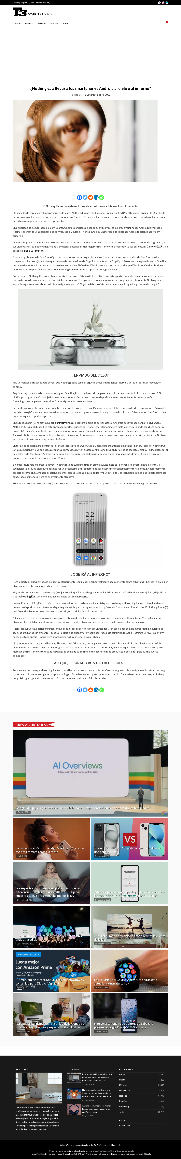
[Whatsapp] (101, 197)
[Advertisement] (90, 50)
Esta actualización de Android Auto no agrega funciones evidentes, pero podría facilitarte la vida (97, 1077)
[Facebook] (79, 197)
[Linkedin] (96, 197)
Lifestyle (54, 23)
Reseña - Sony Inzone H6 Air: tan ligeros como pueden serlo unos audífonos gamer (96, 1109)
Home (18, 23)
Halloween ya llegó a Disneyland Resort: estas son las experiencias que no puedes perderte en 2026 (97, 1093)
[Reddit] (90, 197)
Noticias (29, 23)
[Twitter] (85, 197)
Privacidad (124, 1125)
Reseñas (42, 23)
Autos (65, 23)
